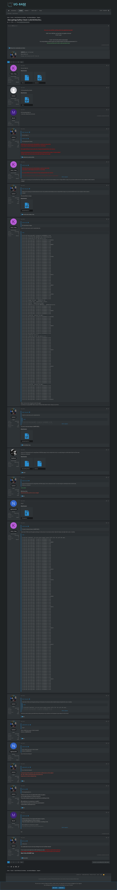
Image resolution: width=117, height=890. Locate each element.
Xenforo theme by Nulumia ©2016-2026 (71, 879)
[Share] (108, 26)
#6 (108, 161)
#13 (108, 522)
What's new (34, 10)
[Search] (108, 10)
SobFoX (9, 22)
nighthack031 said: (25, 724)
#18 (108, 785)
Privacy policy (93, 874)
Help (98, 874)
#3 (108, 87)
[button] (17, 10)
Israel (32, 52)
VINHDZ (14, 96)
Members (27, 10)
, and (28, 157)
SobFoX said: (24, 165)
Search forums (15, 13)
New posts (9, 13)
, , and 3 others (17, 48)
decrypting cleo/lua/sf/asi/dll (24, 22)
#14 (108, 695)
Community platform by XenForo (50, 879)
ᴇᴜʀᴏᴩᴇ (17, 466)
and (26, 445)
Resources (13, 10)
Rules (40, 10)
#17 (108, 763)
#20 (108, 837)
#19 (108, 812)
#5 (108, 128)
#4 (108, 109)
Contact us (78, 874)
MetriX (13, 118)
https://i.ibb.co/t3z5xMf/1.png (27, 853)
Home (8, 10)
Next (21, 62)
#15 (108, 721)
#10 (108, 449)
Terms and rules (85, 874)
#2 (108, 65)
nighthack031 (13, 509)
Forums (21, 10)
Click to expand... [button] (65, 176)
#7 (108, 185)
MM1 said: (24, 789)
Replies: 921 (15, 25)
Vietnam (17, 82)
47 (18, 62)
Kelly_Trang (13, 74)
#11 (108, 477)
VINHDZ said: (24, 138)
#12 (108, 500)
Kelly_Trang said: (25, 132)
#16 (108, 743)
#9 (108, 408)
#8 (108, 219)
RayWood (13, 458)
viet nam (17, 104)
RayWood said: (25, 480)
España (17, 517)
